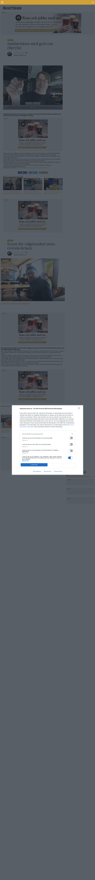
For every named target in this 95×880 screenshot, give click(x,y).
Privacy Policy (58, 471)
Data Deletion (37, 471)
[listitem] (47, 434)
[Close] (79, 408)
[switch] (70, 438)
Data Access (47, 471)
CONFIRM (34, 465)
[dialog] (47, 440)
